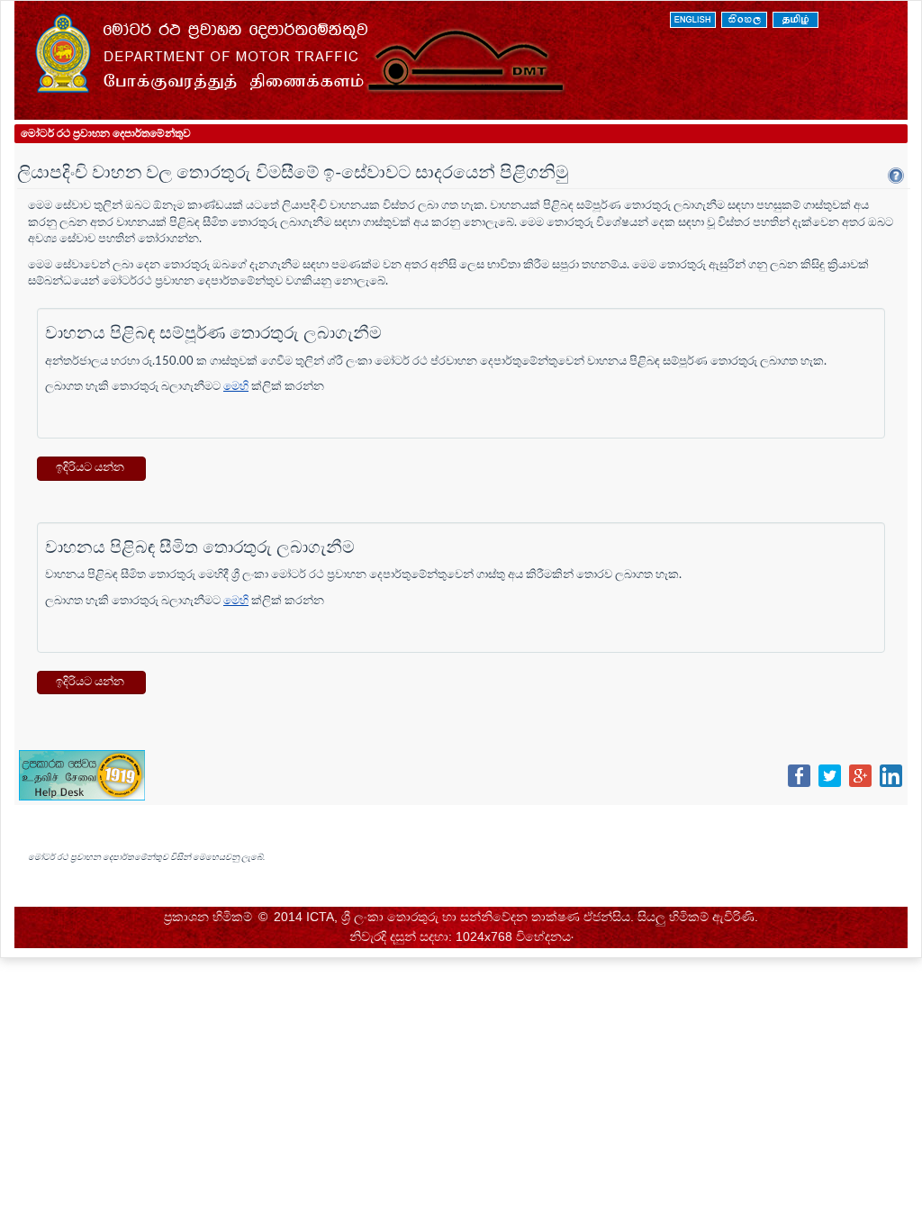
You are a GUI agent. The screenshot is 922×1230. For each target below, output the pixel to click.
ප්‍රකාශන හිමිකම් (208, 916)
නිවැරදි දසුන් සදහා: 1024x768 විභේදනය (460, 936)
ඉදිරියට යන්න (91, 468)
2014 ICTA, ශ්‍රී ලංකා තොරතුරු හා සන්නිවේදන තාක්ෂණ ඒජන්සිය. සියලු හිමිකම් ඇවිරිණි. (516, 916)
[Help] (896, 175)
